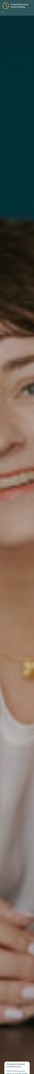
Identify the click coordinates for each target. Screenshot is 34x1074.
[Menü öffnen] (3, 12)
